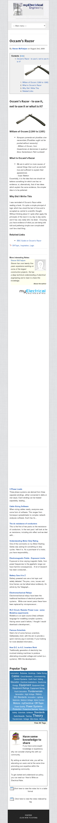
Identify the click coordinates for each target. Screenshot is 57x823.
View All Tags (40, 722)
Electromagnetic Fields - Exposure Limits (27, 558)
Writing (42, 719)
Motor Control (39, 700)
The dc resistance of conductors (23, 523)
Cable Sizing (42, 673)
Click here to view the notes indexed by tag (30, 800)
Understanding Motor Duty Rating (24, 540)
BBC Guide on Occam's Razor (29, 240)
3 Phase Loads (16, 489)
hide (22, 56)
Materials (16, 700)
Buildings (31, 673)
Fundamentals (35, 691)
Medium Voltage (27, 700)
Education (15, 682)
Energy (15, 685)
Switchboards (19, 716)
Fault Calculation (20, 691)
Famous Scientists (17, 630)
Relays (41, 709)
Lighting (40, 697)
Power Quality (20, 706)
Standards (39, 712)
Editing (40, 679)
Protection (17, 709)
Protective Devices (30, 709)
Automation (14, 673)
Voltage (26, 719)
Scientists (21, 712)
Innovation (32, 697)
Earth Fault (32, 679)
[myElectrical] (28, 9)
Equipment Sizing (37, 688)
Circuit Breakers (26, 676)
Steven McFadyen (18, 260)
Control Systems (20, 679)
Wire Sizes (34, 719)
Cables (15, 676)
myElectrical (27, 703)
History (39, 694)
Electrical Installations (28, 682)
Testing (29, 716)
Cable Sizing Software (19, 506)
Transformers (17, 719)
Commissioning (39, 676)
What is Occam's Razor (31, 85)
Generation (19, 694)
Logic (32, 245)
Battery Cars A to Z (18, 575)
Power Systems (34, 706)
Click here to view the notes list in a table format (30, 790)
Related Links (27, 91)
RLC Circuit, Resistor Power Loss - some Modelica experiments (27, 611)
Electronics (42, 682)
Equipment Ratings (21, 688)
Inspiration (24, 245)
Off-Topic (15, 245)
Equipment (25, 685)
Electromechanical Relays (21, 592)
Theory (38, 715)
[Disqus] (29, 335)
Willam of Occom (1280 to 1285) (35, 82)
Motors (16, 703)
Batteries (23, 673)
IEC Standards (20, 697)
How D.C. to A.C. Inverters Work (23, 647)
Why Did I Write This (30, 88)
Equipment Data (38, 685)
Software (29, 712)
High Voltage (29, 694)
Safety (14, 712)
